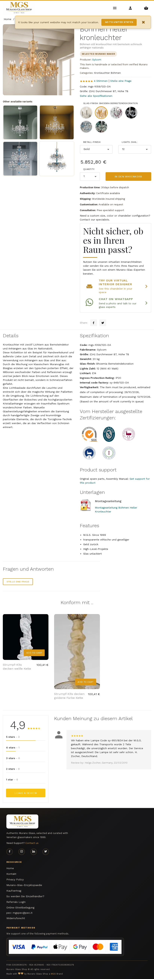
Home (10, 868)
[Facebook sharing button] (93, 322)
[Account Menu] (130, 8)
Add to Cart (34, 652)
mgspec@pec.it (22, 912)
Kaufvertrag (13, 890)
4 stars (13, 747)
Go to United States (119, 22)
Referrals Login (16, 901)
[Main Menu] (115, 8)
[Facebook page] (9, 852)
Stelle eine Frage (120, 80)
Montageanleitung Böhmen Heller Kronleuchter (116, 509)
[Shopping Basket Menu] (146, 8)
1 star (12, 779)
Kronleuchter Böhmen (107, 72)
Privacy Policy (15, 879)
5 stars (13, 736)
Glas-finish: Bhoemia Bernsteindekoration (110, 103)
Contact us (31, 843)
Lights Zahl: (129, 142)
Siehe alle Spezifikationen (96, 95)
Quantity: (89, 169)
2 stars (13, 768)
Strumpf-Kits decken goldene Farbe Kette (69, 696)
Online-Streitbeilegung (20, 907)
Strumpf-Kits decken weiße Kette (17, 666)
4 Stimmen (101, 80)
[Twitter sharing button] (102, 322)
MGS (53, 974)
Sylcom (96, 59)
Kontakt (11, 873)
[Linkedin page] (33, 852)
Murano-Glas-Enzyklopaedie (24, 885)
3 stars (13, 758)
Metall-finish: (92, 142)
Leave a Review (25, 792)
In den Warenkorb (128, 176)
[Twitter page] (45, 852)
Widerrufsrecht (15, 918)
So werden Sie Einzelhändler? (25, 896)
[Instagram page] (21, 852)
